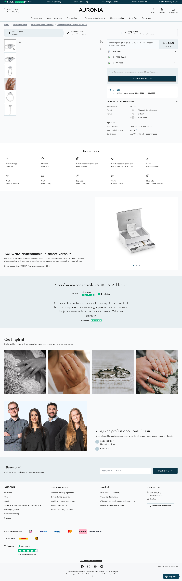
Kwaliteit (105, 487)
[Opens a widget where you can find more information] (171, 577)
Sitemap (7, 518)
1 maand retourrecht (139, 2)
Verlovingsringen (20, 25)
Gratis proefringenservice (62, 509)
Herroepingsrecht (12, 509)
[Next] (171, 231)
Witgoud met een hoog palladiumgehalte (117, 501)
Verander (15, 34)
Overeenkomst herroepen (91, 561)
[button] (20, 42)
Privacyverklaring (11, 514)
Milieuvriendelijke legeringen (112, 505)
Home (6, 25)
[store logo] (91, 11)
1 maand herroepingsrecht (62, 493)
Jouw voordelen (60, 487)
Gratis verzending (81, 2)
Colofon (7, 501)
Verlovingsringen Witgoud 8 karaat (72, 25)
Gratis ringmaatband (60, 505)
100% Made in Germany (110, 493)
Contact (7, 497)
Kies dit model (140, 78)
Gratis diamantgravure (168, 2)
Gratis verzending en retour (63, 501)
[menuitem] (36, 18)
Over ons (8, 493)
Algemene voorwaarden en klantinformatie (22, 505)
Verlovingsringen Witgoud (42, 25)
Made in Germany (54, 2)
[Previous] (101, 231)
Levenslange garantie (109, 2)
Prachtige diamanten (109, 497)
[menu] (91, 18)
